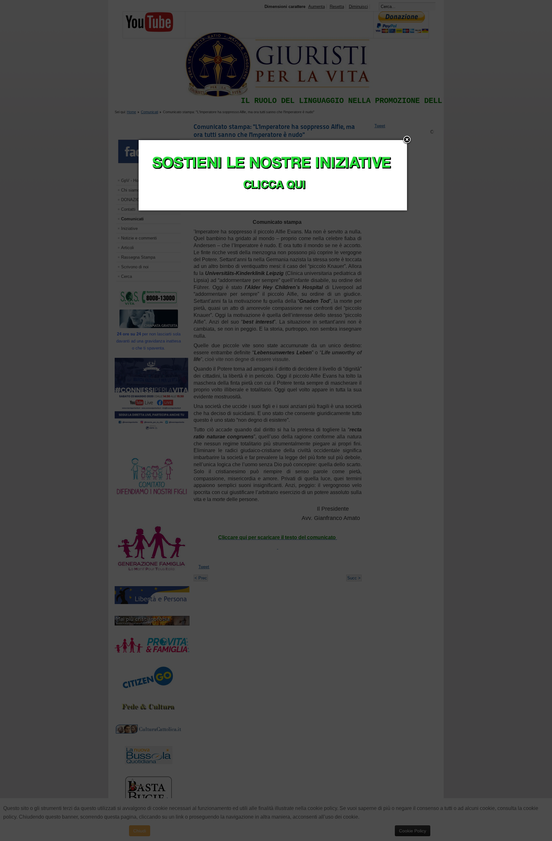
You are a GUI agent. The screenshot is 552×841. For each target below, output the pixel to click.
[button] (407, 140)
